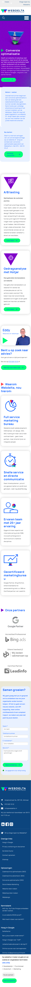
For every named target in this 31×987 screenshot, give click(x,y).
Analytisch (7, 969)
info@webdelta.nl (11, 808)
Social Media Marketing (10, 884)
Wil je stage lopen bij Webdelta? (16, 833)
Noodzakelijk (8, 966)
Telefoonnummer (9, 733)
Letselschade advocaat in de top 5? (14, 944)
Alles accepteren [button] (9, 981)
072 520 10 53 (13, 361)
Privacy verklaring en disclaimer (13, 847)
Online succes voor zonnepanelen (14, 948)
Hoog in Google (7, 842)
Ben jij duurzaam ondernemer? (13, 936)
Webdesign (6, 897)
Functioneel (19, 966)
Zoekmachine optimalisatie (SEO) (14, 872)
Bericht (6, 748)
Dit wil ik (7, 80)
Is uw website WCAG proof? (11, 915)
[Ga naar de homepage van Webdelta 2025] (12, 11)
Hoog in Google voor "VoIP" (11, 940)
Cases (7, 2)
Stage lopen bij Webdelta (24, 3)
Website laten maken (9, 889)
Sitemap (5, 859)
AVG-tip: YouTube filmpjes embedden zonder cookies (15, 910)
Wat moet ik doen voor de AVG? (13, 919)
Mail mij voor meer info (12, 367)
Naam (5, 726)
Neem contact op (11, 765)
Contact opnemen (8, 855)
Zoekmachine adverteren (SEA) (13, 876)
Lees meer (10, 240)
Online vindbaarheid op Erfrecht (13, 953)
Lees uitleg (6, 963)
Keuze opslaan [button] (8, 975)
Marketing (17, 969)
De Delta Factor (7, 851)
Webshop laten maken (10, 893)
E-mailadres (7, 741)
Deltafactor (6, 931)
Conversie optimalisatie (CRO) (13, 880)
